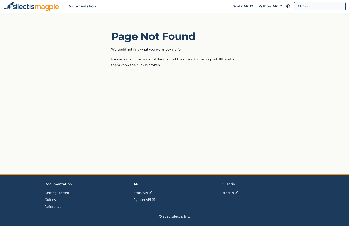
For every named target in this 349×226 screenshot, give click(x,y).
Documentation (81, 6)
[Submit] (299, 6)
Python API (268, 6)
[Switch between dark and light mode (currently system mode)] (288, 6)
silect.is (228, 192)
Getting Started (57, 192)
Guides (50, 199)
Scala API (241, 6)
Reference (53, 206)
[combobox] (323, 6)
